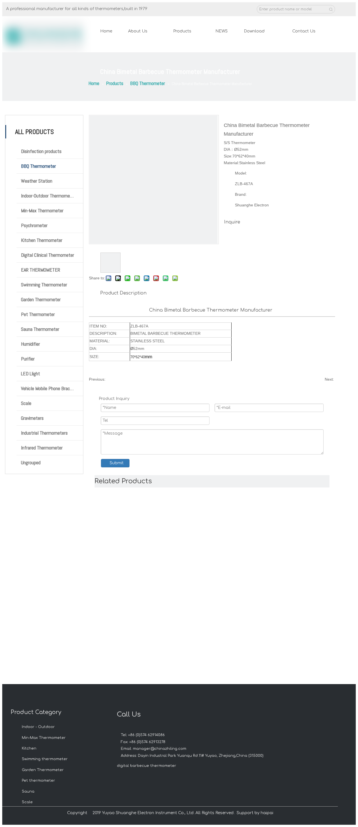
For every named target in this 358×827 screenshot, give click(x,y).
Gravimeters (32, 418)
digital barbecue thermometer (146, 766)
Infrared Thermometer (42, 447)
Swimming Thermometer (44, 284)
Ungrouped (31, 462)
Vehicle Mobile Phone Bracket (49, 388)
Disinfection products (41, 151)
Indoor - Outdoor (38, 727)
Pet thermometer (38, 781)
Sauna (28, 791)
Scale (26, 403)
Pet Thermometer (38, 314)
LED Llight (30, 373)
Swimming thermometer (45, 759)
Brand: (241, 194)
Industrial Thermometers (44, 433)
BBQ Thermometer (38, 166)
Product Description (123, 293)
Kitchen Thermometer (41, 240)
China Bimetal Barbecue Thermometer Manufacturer (211, 310)
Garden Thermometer (41, 299)
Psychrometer (34, 225)
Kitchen (29, 748)
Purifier (28, 358)
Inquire (232, 222)
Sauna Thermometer (40, 329)
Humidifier (30, 344)
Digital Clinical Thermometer (47, 255)
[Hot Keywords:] (331, 9)
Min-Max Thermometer (42, 210)
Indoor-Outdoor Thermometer (48, 195)
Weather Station (36, 181)
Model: (241, 173)
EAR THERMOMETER (40, 270)
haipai (267, 813)
